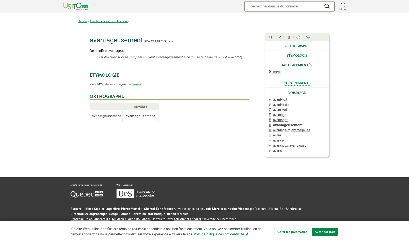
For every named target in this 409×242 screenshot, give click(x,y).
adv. (170, 41)
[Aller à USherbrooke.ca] (136, 197)
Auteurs (76, 208)
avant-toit (280, 99)
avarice (278, 140)
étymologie (297, 55)
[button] (342, 6)
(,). (231, 57)
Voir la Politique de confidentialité (219, 234)
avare (277, 135)
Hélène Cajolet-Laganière (102, 208)
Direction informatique (149, 214)
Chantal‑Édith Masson (159, 208)
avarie (277, 151)
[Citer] (270, 37)
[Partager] (280, 37)
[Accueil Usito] (71, 6)
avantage (280, 115)
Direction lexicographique (89, 214)
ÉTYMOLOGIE (104, 75)
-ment (137, 84)
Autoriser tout (325, 231)
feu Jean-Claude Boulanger (131, 219)
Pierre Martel (130, 208)
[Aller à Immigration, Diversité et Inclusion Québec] (87, 196)
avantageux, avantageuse (291, 130)
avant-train (281, 105)
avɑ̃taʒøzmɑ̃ (155, 41)
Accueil (82, 21)
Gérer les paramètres (292, 231)
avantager (280, 120)
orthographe (297, 45)
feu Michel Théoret (187, 219)
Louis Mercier (213, 208)
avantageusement (287, 125)
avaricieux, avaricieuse (290, 145)
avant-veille (281, 110)
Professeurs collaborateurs (90, 219)
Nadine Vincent (238, 208)
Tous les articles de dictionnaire (109, 21)
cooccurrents (297, 82)
